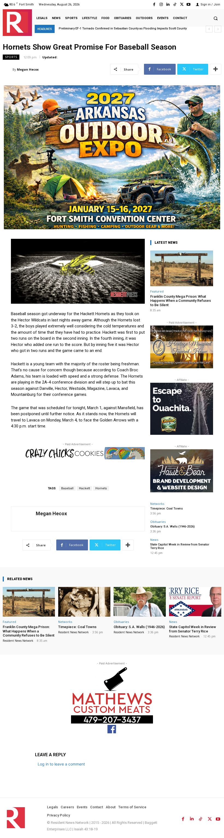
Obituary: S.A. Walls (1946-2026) (172, 526)
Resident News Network (18, 641)
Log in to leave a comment (61, 764)
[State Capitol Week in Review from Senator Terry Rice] (195, 602)
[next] (217, 29)
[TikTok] (174, 4)
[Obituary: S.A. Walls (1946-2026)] (140, 602)
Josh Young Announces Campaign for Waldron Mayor (101, 28)
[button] (215, 18)
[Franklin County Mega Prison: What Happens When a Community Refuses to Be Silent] (181, 268)
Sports (11, 57)
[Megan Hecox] (8, 69)
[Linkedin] (167, 4)
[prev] (209, 29)
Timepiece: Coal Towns (166, 508)
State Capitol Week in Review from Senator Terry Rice (192, 629)
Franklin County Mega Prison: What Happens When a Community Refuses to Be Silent (180, 300)
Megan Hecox (28, 69)
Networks (157, 503)
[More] (215, 69)
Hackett (84, 488)
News (154, 539)
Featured (157, 291)
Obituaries (158, 521)
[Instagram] (161, 4)
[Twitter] (181, 4)
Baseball (67, 488)
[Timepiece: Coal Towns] (84, 602)
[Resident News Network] (17, 22)
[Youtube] (188, 4)
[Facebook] (154, 4)
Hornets (101, 488)
